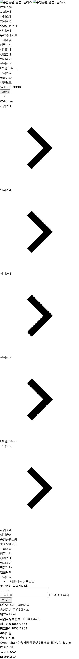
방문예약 (6, 77)
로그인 (5, 600)
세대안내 (6, 49)
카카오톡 (9, 637)
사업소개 (6, 16)
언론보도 (6, 82)
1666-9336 (13, 624)
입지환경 (6, 21)
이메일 (7, 633)
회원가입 (24, 605)
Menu (5, 92)
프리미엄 (6, 40)
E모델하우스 (8, 68)
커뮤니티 (6, 44)
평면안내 (6, 54)
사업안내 (6, 11)
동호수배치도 (9, 35)
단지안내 (6, 30)
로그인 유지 (60, 595)
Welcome (6, 7)
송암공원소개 (9, 26)
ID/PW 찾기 (7, 605)
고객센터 (6, 73)
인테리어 (6, 59)
